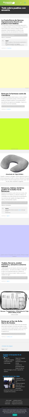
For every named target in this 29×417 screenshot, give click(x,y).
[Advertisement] (14, 72)
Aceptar (15, 414)
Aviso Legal (8, 400)
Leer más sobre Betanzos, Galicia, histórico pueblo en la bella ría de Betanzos (14, 203)
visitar (20, 210)
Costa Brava (9, 48)
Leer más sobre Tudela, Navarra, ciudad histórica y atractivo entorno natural (14, 278)
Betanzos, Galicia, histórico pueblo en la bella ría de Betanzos (12, 189)
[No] (27, 412)
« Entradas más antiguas (7, 346)
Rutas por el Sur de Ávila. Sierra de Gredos (12, 322)
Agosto (8, 215)
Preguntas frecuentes (17, 403)
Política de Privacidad (17, 402)
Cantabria (9, 109)
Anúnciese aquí (14, 148)
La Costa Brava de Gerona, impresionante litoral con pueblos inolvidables (12, 22)
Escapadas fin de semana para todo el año (20, 380)
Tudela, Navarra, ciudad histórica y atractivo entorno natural (13, 264)
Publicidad (27, 88)
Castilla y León (9, 336)
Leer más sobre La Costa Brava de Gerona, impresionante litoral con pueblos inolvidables (13, 35)
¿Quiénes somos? (17, 400)
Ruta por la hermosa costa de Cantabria (13, 94)
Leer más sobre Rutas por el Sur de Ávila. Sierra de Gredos (13, 333)
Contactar (7, 402)
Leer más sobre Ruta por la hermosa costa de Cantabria (13, 106)
